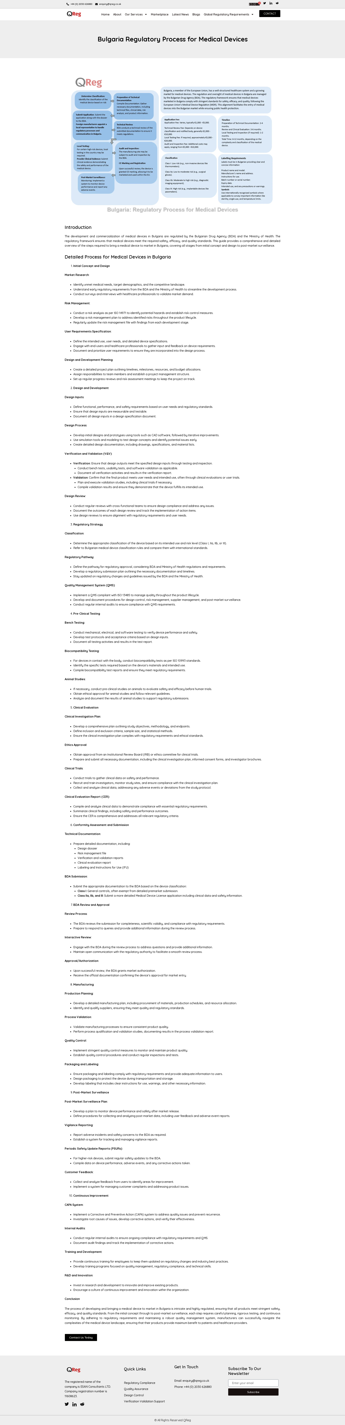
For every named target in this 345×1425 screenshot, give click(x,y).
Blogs (196, 14)
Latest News (180, 14)
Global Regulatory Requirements (226, 14)
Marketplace (160, 14)
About (117, 14)
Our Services (134, 14)
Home (105, 14)
